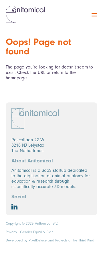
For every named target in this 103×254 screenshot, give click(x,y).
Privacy (11, 232)
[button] (94, 18)
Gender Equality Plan (37, 232)
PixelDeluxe (38, 240)
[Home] (25, 14)
